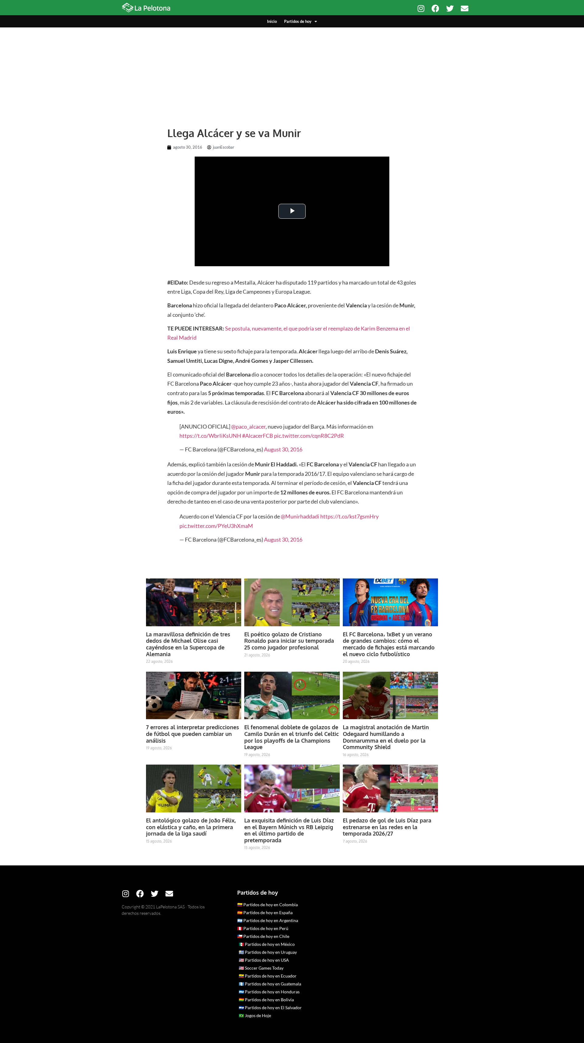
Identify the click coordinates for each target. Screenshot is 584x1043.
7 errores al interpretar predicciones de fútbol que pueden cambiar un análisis (192, 734)
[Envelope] (464, 8)
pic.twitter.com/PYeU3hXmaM (216, 525)
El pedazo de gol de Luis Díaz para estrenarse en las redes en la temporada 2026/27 (387, 827)
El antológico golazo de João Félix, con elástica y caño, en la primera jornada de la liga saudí (191, 827)
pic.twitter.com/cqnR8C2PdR (309, 435)
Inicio (272, 21)
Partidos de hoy (297, 21)
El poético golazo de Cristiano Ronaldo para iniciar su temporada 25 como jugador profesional (289, 641)
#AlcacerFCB (257, 435)
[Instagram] (421, 8)
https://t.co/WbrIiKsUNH (210, 435)
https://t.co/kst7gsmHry (349, 516)
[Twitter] (450, 8)
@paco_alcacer (248, 426)
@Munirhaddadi (300, 516)
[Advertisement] (291, 73)
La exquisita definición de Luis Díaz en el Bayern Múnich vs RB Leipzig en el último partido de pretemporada (289, 830)
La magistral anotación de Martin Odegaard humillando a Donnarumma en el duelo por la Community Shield (386, 737)
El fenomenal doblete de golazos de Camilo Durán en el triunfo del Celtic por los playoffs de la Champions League (291, 737)
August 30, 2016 (283, 449)
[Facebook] (435, 8)
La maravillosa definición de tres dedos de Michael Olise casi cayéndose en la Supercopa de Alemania (188, 644)
